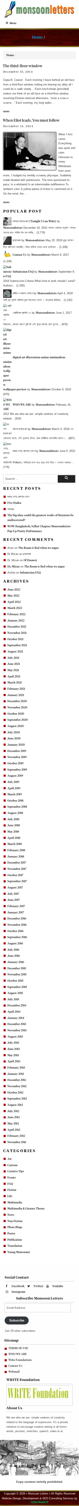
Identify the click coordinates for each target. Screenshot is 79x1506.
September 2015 (17, 987)
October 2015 (15, 981)
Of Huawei (30, 560)
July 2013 (13, 1043)
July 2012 (13, 1111)
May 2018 (13, 831)
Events (11, 1177)
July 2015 (13, 999)
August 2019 (15, 776)
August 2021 (15, 651)
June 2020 (13, 738)
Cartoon (12, 1165)
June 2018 (13, 825)
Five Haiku (14, 503)
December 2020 (17, 701)
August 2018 (15, 813)
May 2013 (13, 1055)
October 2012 (15, 1092)
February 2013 (16, 1067)
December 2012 (16, 1080)
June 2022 (13, 589)
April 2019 (13, 788)
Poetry (11, 1233)
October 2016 (15, 931)
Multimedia (14, 1202)
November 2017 (17, 869)
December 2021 (16, 626)
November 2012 (17, 1086)
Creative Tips (15, 1171)
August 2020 (15, 726)
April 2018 (13, 838)
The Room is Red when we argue (38, 548)
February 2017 (16, 906)
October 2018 (15, 800)
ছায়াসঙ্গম (27, 554)
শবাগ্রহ (10, 509)
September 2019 (17, 769)
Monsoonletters (13, 228)
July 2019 (13, 782)
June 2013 (13, 1049)
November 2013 (17, 1030)
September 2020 (17, 720)
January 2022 (15, 620)
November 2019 (17, 757)
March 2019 (14, 794)
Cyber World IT (40, 1502)
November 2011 (16, 1142)
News (10, 1215)
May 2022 (13, 595)
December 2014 (16, 1005)
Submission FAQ (30, 572)
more (6, 111)
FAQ (10, 1184)
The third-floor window (23, 66)
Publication (14, 1240)
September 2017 (17, 881)
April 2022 (14, 602)
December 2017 (16, 862)
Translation (14, 1246)
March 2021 (14, 682)
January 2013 (15, 1074)
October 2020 (15, 714)
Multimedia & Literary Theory (26, 1208)
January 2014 (15, 1018)
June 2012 (13, 1117)
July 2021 (13, 658)
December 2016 (16, 918)
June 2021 (13, 664)
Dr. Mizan (13, 566)
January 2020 (16, 745)
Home (37, 37)
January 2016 (15, 962)
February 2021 (16, 689)
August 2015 (15, 993)
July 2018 (13, 819)
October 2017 (15, 875)
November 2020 (17, 707)
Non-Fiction (14, 1221)
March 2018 (14, 844)
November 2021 (17, 633)
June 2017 (13, 900)
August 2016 (15, 943)
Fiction (11, 1190)
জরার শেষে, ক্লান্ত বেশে (18, 496)
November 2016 (17, 925)
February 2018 (16, 850)
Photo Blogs (14, 1227)
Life (9, 1196)
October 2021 (15, 639)
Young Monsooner (18, 1252)
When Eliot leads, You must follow (31, 120)
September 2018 (17, 807)
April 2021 (13, 676)
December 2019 (16, 751)
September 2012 (17, 1098)
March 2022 (14, 608)
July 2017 (13, 894)
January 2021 (15, 695)
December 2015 (16, 968)
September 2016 (17, 937)
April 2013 (13, 1061)
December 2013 (16, 1024)
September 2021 (17, 645)
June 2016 (13, 956)
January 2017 (15, 912)
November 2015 (17, 974)
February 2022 (16, 614)
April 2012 (13, 1130)
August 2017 (15, 887)
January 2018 (15, 856)
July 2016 (13, 950)
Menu (13, 23)
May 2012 (13, 1123)
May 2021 (13, 670)
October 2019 (15, 763)
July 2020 (13, 732)
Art (9, 1159)
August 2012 (15, 1105)
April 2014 (13, 1012)
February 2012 (16, 1136)
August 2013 (15, 1036)
